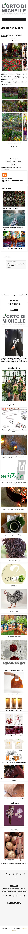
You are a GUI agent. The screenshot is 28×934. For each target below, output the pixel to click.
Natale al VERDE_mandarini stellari (14, 509)
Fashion (3, 33)
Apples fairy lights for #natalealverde (14, 457)
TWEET (14, 161)
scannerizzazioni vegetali (10, 208)
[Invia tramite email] (4, 169)
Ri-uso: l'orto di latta (14, 636)
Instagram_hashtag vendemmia (12, 248)
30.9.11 (14, 261)
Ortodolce (14, 586)
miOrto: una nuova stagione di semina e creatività (14, 483)
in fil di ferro (14, 611)
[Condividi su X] (7, 169)
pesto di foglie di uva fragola (14, 535)
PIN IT (14, 164)
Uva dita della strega (14, 560)
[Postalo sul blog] (5, 169)
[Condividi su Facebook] (8, 169)
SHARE (8, 161)
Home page (14, 295)
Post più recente (5, 295)
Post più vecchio (23, 295)
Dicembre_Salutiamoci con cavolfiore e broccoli (14, 430)
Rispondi (9, 267)
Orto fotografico (16, 167)
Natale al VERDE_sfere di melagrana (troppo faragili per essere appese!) (14, 663)
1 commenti (4, 36)
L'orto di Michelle (7, 178)
